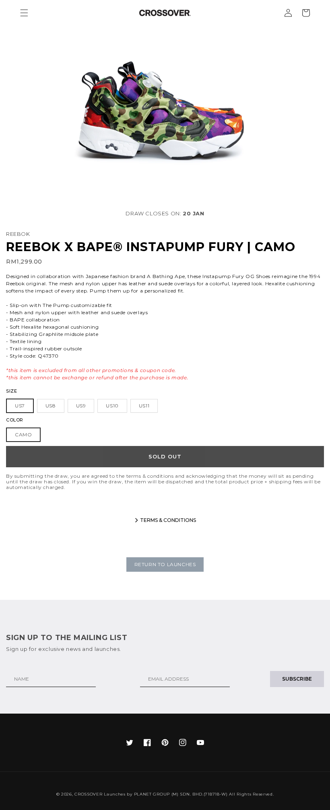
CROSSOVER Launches (100, 794)
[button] (24, 13)
